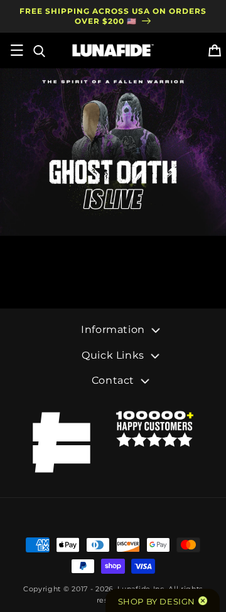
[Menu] (16, 50)
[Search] (38, 50)
